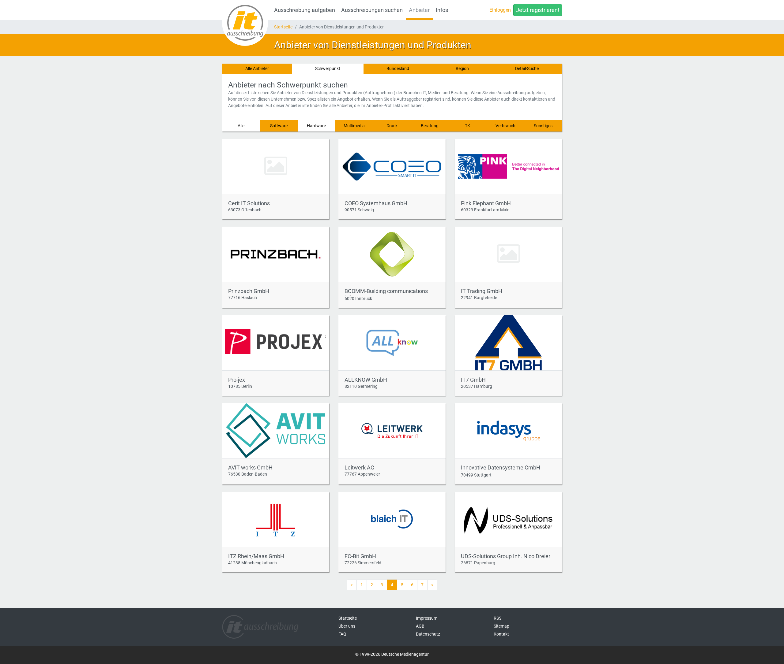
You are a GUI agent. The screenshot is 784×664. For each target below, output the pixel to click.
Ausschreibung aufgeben (304, 10)
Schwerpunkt (327, 68)
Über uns (346, 626)
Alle (241, 125)
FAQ (342, 634)
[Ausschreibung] (245, 23)
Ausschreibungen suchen (372, 10)
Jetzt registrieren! (537, 10)
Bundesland (397, 68)
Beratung (430, 125)
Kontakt (501, 634)
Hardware (316, 125)
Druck (392, 125)
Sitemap (501, 626)
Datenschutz (428, 634)
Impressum (426, 618)
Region (462, 68)
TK (467, 125)
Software (279, 125)
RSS (497, 618)
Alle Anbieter (257, 68)
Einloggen (500, 10)
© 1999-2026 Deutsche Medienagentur (392, 654)
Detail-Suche (527, 68)
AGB (420, 626)
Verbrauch (505, 125)
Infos (442, 10)
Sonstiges (543, 125)
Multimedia (354, 125)
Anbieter (419, 10)
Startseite (283, 26)
